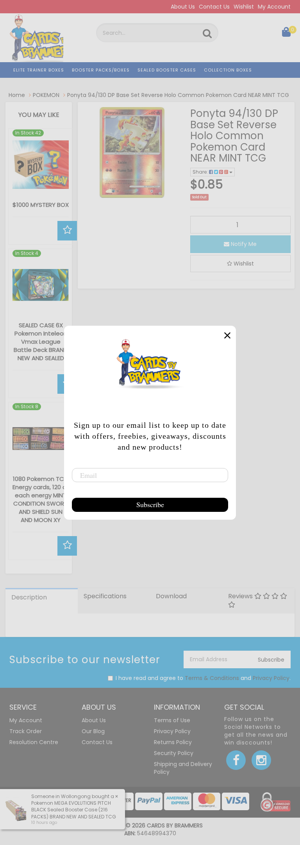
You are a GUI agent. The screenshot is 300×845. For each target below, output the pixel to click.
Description (29, 597)
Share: (201, 172)
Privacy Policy (271, 678)
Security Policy (173, 753)
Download (171, 596)
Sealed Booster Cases (167, 70)
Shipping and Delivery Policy (183, 768)
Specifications (105, 596)
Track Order (25, 731)
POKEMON (46, 95)
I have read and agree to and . (203, 678)
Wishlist (244, 7)
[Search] (207, 33)
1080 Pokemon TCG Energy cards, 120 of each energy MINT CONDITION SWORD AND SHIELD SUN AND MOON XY (40, 499)
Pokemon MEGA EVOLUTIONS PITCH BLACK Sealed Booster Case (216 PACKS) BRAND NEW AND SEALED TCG (73, 810)
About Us (183, 7)
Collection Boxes (228, 70)
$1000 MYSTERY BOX (40, 205)
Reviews (241, 596)
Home (17, 95)
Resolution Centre (33, 742)
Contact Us (214, 7)
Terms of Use (172, 720)
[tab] (41, 601)
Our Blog (93, 731)
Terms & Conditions (212, 678)
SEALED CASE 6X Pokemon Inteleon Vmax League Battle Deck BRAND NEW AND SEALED (41, 341)
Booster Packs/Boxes (101, 70)
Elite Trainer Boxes (38, 70)
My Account (274, 7)
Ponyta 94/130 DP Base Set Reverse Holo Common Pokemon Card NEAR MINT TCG (178, 95)
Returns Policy (173, 742)
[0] (286, 34)
